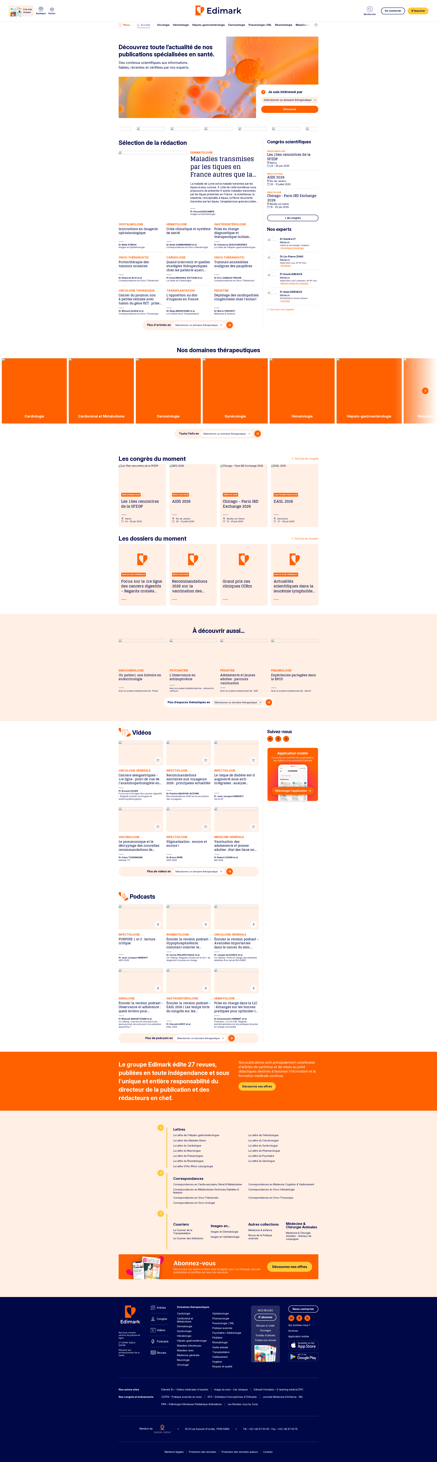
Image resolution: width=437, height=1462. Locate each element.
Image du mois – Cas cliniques (231, 1389)
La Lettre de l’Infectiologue (263, 1135)
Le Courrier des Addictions (188, 1238)
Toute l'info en (189, 433)
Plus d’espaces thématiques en (189, 702)
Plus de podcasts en (159, 1038)
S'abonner (265, 1317)
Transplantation (221, 1352)
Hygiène (217, 1361)
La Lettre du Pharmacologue (264, 1150)
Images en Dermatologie (224, 1231)
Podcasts (162, 1341)
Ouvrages (265, 1330)
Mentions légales (174, 1451)
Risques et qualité (222, 1366)
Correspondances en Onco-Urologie (194, 1202)
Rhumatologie (283, 24)
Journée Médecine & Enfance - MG (283, 1396)
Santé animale (220, 1347)
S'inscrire (418, 10)
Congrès (162, 1319)
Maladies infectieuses (309, 24)
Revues (161, 1352)
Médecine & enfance (260, 1230)
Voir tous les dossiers (306, 538)
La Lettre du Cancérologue (263, 1140)
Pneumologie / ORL (260, 24)
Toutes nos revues (265, 1340)
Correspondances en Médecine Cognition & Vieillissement (281, 1184)
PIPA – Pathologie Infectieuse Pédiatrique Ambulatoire (191, 1404)
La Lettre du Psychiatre (261, 1155)
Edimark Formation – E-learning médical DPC (278, 1389)
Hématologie (181, 24)
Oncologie (163, 24)
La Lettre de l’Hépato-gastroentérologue (196, 1135)
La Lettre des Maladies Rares (189, 1140)
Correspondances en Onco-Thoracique (270, 1197)
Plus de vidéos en (159, 871)
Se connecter (393, 10)
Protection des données (202, 1451)
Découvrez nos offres (257, 1086)
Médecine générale (188, 1355)
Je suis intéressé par (284, 92)
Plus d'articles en (159, 325)
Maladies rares (185, 1350)
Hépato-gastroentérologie (208, 24)
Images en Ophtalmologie (225, 1236)
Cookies (268, 1451)
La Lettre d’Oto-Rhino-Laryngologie (193, 1166)
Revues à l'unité (265, 1325)
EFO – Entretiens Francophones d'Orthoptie (232, 1396)
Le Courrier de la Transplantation (182, 1232)
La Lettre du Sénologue (261, 1160)
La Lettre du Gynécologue (263, 1145)
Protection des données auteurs (240, 1451)
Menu (126, 24)
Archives (293, 1330)
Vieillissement (220, 1356)
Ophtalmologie (220, 1313)
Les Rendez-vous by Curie (243, 1404)
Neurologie (183, 1359)
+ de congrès (293, 217)
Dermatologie (236, 24)
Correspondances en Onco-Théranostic (195, 1197)
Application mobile (298, 1336)
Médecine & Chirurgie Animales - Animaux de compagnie (298, 1235)
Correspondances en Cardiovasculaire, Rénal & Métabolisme (207, 1184)
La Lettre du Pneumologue (188, 1155)
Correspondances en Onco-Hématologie (271, 1189)
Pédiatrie (217, 1337)
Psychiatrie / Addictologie (226, 1332)
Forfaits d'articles (265, 1335)
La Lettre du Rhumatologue (188, 1160)
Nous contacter (303, 1309)
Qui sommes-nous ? (299, 1325)
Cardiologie (183, 1313)
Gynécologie (184, 1331)
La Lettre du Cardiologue (187, 1145)
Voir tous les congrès (306, 458)
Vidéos (161, 1330)
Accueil (145, 24)
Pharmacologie (220, 1318)
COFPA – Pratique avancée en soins (181, 1396)
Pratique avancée (222, 1328)
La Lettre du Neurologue (187, 1150)
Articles (161, 1307)
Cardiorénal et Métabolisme (185, 1320)
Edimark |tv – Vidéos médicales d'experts (184, 1389)
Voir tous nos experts (282, 309)
